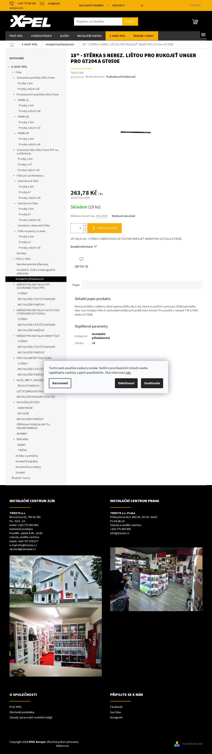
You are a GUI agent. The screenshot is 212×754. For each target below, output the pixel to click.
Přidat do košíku (107, 228)
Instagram (116, 718)
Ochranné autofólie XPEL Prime (36, 78)
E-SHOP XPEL (19, 67)
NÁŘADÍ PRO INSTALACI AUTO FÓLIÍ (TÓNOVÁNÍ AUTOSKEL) (38, 312)
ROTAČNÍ (23, 414)
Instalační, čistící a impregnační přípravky (36, 272)
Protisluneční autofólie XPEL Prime (38, 95)
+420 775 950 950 (28, 525)
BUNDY (22, 445)
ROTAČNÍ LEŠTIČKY (28, 402)
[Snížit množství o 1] (85, 230)
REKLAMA (22, 439)
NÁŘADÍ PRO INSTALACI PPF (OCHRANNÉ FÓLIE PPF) (33, 286)
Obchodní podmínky (91, 5)
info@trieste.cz (27, 545)
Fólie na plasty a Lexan (31, 231)
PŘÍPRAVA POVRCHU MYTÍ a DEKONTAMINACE (33, 426)
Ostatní (20, 473)
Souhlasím (152, 383)
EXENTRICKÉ (25, 408)
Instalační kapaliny (27, 461)
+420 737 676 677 (28, 541)
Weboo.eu (62, 746)
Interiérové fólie (28, 203)
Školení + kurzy (21, 478)
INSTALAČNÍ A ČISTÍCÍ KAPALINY (36, 299)
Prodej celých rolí (28, 89)
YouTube (115, 712)
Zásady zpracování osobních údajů (31, 718)
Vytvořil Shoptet (192, 744)
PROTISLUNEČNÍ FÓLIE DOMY (34, 358)
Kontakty (118, 5)
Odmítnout (126, 383)
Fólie (19, 72)
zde (128, 372)
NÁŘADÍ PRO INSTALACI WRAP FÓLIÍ (38, 336)
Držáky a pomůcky (27, 456)
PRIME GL (23, 100)
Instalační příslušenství (30, 279)
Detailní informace (82, 247)
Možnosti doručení (123, 216)
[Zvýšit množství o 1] (85, 225)
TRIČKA (22, 450)
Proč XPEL (16, 707)
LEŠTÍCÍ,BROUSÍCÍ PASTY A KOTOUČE (39, 391)
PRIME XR (23, 117)
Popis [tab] (76, 285)
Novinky (21, 253)
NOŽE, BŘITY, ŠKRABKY (31, 380)
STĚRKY (23, 293)
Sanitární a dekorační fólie (34, 226)
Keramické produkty (28, 467)
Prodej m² (25, 192)
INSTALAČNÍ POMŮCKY (31, 305)
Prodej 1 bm (25, 83)
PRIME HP (23, 133)
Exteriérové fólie (28, 181)
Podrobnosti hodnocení (120, 77)
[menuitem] (16, 35)
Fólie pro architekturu (30, 176)
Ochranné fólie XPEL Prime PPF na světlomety (37, 152)
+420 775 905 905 (120, 529)
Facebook (116, 707)
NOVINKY (22, 434)
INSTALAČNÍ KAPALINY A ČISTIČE (36, 397)
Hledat (130, 21)
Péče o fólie (23, 259)
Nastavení (60, 383)
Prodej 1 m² (25, 165)
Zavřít (92, 259)
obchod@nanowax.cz (23, 549)
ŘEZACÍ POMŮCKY (28, 386)
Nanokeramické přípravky (32, 264)
